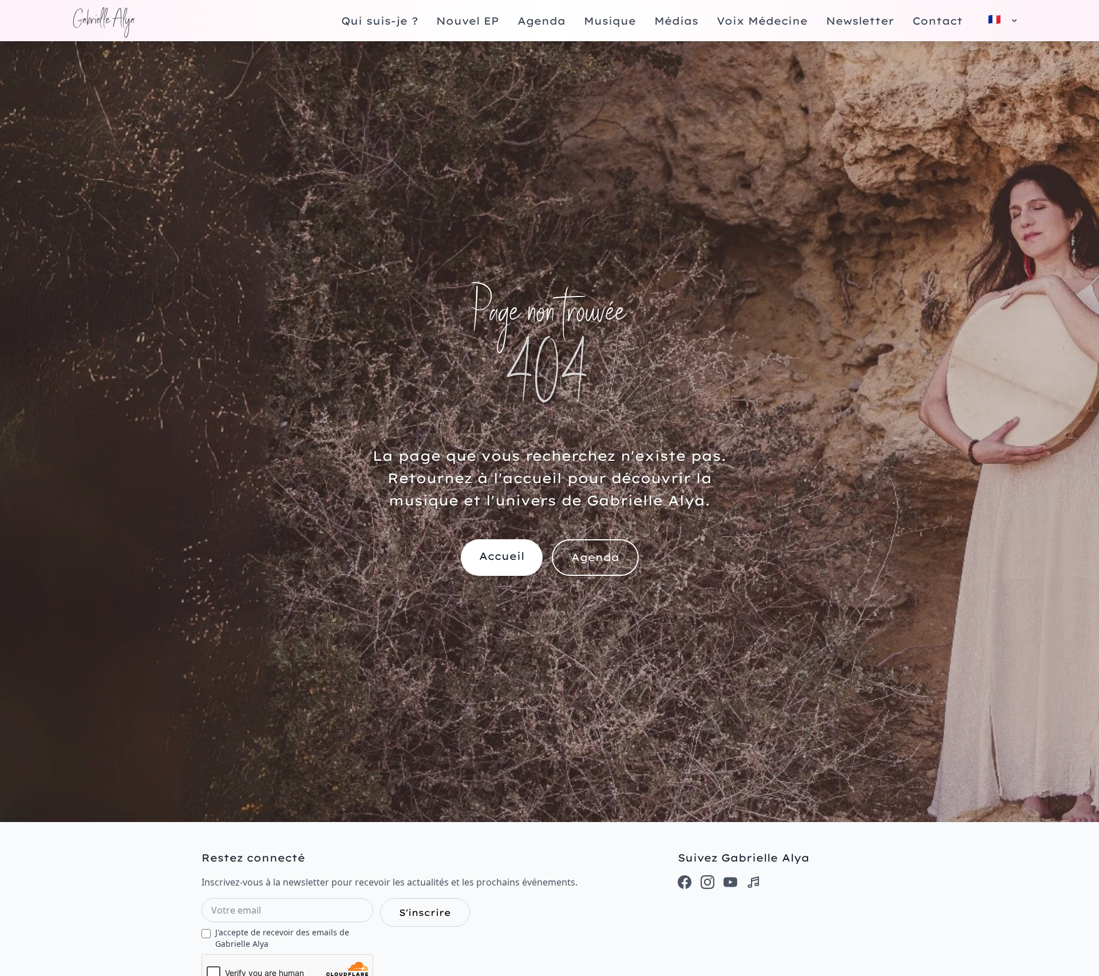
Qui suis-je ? (379, 20)
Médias (676, 20)
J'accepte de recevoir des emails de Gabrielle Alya (282, 938)
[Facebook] (684, 882)
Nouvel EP (467, 20)
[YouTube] (730, 882)
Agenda (541, 20)
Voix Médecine (762, 20)
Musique (610, 20)
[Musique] (753, 882)
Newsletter (860, 20)
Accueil (501, 556)
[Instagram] (707, 882)
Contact (937, 20)
